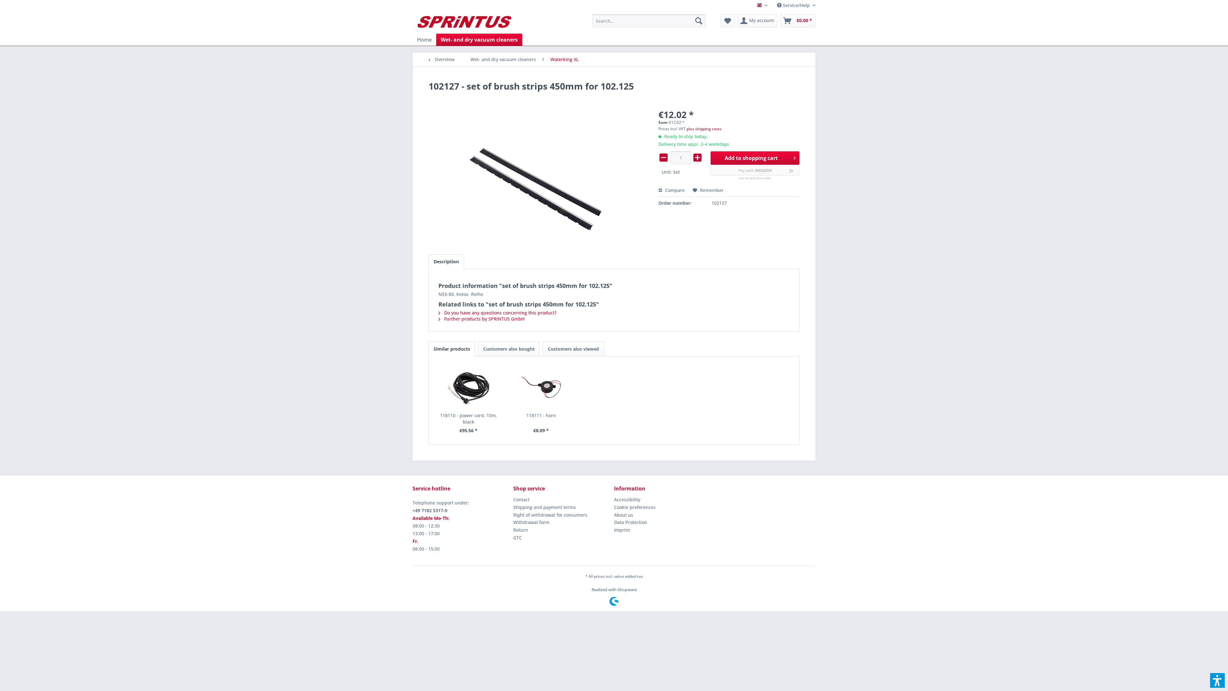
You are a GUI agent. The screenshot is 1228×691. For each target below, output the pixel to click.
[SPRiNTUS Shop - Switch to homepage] (464, 22)
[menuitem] (793, 5)
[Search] (698, 20)
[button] (1217, 680)
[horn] (541, 386)
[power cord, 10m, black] (468, 386)
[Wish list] (728, 20)
